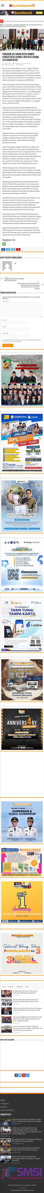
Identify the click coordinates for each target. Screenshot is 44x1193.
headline (9, 25)
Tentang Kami (4, 1103)
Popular (11, 986)
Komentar (5, 301)
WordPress (18, 1185)
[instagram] (27, 1075)
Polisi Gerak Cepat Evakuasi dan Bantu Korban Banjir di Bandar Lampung (26, 1149)
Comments (19, 986)
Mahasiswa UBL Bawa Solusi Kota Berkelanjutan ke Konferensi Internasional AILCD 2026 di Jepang (29, 285)
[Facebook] (16, 1075)
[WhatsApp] (4, 244)
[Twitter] (20, 1075)
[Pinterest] (24, 1075)
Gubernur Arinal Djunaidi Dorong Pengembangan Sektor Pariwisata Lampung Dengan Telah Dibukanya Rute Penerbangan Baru (27, 1131)
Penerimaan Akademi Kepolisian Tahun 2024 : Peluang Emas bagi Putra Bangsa (26, 1120)
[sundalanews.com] (22, 5)
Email (4, 326)
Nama (4, 320)
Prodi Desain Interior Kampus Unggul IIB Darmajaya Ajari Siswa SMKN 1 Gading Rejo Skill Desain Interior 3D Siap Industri (27, 1028)
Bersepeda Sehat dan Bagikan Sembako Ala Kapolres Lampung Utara (26, 1140)
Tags (26, 986)
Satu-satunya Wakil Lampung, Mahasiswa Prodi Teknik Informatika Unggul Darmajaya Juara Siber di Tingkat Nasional (27, 1019)
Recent (4, 986)
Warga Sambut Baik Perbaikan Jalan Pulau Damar (14, 278)
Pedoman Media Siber (7, 1110)
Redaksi (2, 1100)
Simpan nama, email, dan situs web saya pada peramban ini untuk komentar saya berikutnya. (21, 340)
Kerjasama (3, 1107)
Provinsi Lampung (25, 63)
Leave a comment (9, 65)
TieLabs (34, 1185)
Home (3, 25)
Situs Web (5, 333)
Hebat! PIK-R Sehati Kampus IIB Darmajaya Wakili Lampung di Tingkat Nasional (26, 1158)
